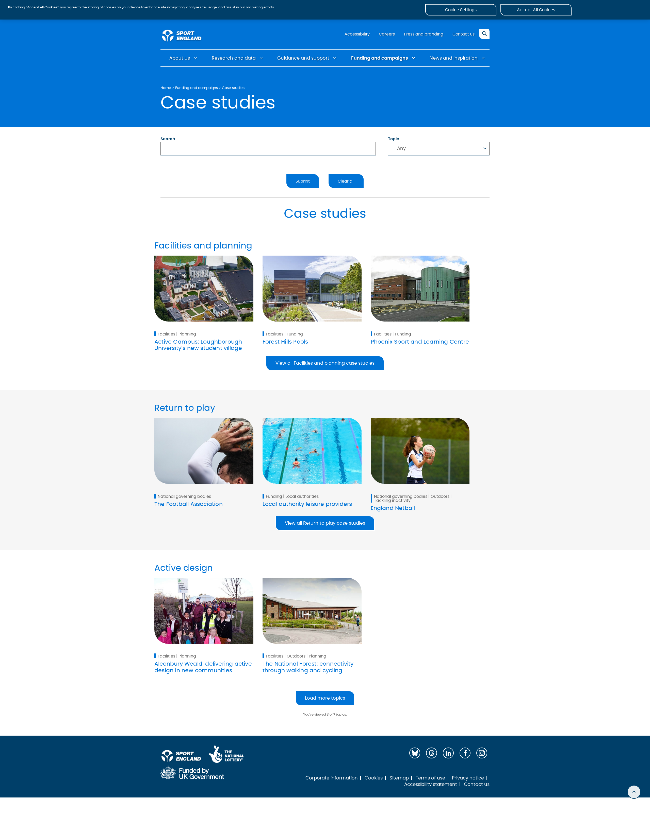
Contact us (463, 34)
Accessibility (357, 34)
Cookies (374, 778)
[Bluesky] (414, 753)
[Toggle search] (484, 34)
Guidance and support (303, 58)
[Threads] (431, 753)
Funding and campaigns (379, 58)
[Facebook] (465, 753)
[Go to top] (634, 792)
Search (167, 139)
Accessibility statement (430, 784)
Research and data (234, 58)
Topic (393, 139)
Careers (387, 34)
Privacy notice (468, 778)
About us (179, 58)
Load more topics (325, 698)
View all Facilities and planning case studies (325, 363)
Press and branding (423, 34)
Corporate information (331, 778)
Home (165, 88)
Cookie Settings (461, 10)
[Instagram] (481, 753)
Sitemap (399, 778)
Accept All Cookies (536, 10)
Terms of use (430, 778)
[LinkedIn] (448, 753)
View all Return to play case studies (325, 523)
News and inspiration (454, 58)
